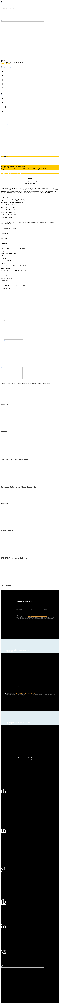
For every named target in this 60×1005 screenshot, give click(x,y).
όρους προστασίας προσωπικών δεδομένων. (37, 616)
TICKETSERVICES (18, 62)
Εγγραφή (8, 63)
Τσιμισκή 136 (13, 248)
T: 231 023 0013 (3, 11)
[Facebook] (30, 61)
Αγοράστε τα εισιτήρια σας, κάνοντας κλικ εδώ (13, 173)
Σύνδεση (3, 63)
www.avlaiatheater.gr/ (9, 290)
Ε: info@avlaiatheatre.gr (5, 14)
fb (3, 791)
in (3, 830)
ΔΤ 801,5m (30, 364)
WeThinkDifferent (22, 963)
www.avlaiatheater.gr (5, 246)
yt (3, 868)
